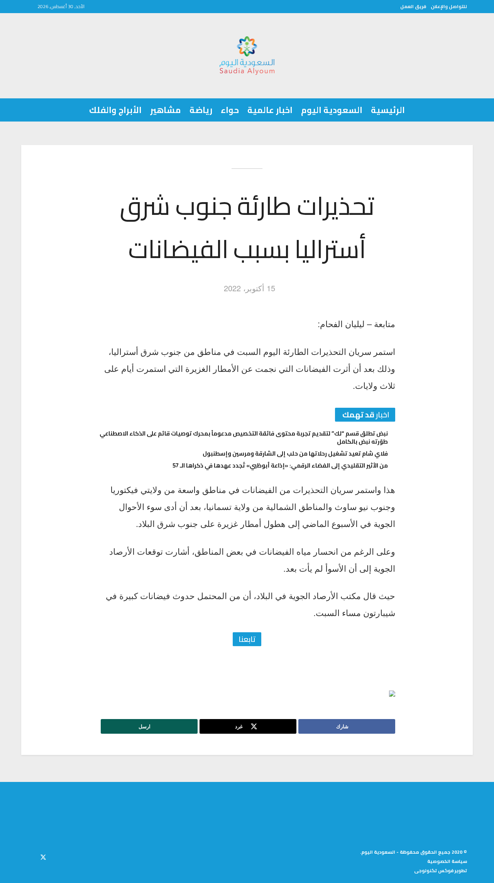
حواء (230, 110)
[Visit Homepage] (247, 55)
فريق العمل (413, 6)
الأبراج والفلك (115, 110)
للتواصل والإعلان (449, 6)
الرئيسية (388, 110)
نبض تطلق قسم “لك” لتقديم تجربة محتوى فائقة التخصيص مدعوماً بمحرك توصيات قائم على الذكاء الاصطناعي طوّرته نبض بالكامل (244, 437)
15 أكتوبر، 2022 (249, 288)
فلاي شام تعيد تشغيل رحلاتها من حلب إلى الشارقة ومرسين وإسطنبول (295, 453)
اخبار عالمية (270, 110)
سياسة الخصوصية (447, 861)
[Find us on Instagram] (29, 856)
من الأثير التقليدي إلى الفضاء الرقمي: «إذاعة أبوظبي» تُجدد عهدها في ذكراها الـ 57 (280, 465)
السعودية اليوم (331, 110)
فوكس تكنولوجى (433, 870)
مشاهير (165, 110)
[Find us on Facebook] (57, 856)
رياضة (200, 110)
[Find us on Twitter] (43, 856)
